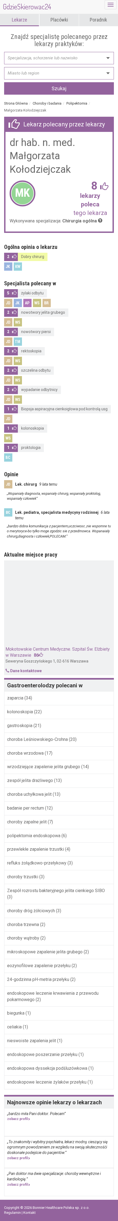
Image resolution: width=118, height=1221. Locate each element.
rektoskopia (31, 351)
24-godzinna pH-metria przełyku (38, 979)
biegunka (15, 1013)
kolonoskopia (32, 428)
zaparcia (15, 698)
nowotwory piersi (36, 331)
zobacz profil (17, 1119)
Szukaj (59, 88)
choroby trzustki (22, 876)
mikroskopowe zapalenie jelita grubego (45, 951)
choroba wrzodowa (25, 753)
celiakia (14, 1027)
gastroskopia (20, 725)
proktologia (31, 447)
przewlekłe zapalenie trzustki (35, 849)
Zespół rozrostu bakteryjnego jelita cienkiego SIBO (56, 890)
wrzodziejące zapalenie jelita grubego (44, 766)
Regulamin (13, 1213)
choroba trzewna (23, 924)
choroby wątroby (23, 938)
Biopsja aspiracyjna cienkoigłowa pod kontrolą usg (64, 409)
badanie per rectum (26, 808)
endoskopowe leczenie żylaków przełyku (46, 1082)
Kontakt (29, 1213)
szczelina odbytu (35, 370)
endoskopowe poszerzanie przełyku (42, 1054)
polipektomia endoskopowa (33, 835)
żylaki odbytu (32, 293)
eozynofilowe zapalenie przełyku (39, 965)
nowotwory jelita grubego (43, 312)
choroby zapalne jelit (27, 821)
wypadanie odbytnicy (39, 389)
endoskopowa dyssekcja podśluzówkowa (47, 1068)
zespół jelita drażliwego (30, 780)
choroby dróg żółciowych (31, 910)
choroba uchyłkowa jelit (30, 794)
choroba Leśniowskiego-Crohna (38, 739)
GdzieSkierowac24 (27, 6)
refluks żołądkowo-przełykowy (36, 863)
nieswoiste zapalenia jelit (31, 1040)
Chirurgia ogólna (79, 221)
